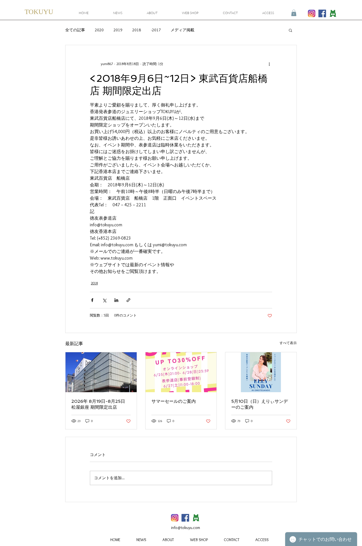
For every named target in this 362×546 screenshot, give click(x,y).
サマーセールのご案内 (173, 401)
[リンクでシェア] (128, 300)
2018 (136, 30)
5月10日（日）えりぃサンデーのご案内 (259, 404)
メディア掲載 (182, 30)
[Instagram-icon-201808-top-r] (311, 13)
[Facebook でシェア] (92, 300)
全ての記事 (75, 30)
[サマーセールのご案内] (181, 372)
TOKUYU (39, 12)
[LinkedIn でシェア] (116, 300)
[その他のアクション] (269, 64)
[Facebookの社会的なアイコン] (322, 13)
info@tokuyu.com (185, 527)
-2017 (156, 30)
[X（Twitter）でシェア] (104, 300)
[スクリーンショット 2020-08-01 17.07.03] (333, 13)
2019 (118, 30)
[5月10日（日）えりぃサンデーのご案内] (260, 372)
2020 (99, 30)
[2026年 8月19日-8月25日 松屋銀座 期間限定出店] (101, 372)
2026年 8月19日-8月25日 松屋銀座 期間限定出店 (98, 404)
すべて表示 (288, 343)
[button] (293, 13)
